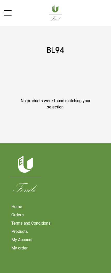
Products (19, 231)
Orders (17, 214)
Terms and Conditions (31, 223)
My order (19, 248)
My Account (22, 239)
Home (16, 206)
